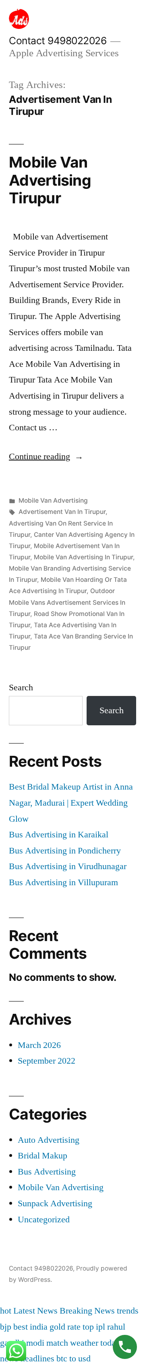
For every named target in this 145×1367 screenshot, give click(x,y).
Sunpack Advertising (55, 1203)
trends (128, 1310)
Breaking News (87, 1310)
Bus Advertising (47, 1171)
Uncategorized (44, 1219)
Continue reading (46, 456)
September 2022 (46, 1060)
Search (21, 687)
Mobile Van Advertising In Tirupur (83, 557)
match (57, 1343)
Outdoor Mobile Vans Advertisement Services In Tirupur (67, 602)
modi (35, 1343)
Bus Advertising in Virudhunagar (67, 866)
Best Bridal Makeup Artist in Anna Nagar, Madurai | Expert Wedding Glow (71, 802)
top (88, 1326)
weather (84, 1343)
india (39, 1326)
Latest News (35, 1310)
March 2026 (39, 1045)
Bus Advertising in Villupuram (63, 882)
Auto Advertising (48, 1140)
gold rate (65, 1326)
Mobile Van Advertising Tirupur (50, 180)
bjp (5, 1326)
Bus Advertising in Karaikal (58, 834)
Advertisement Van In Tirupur (62, 512)
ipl (100, 1326)
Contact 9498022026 (57, 41)
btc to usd (73, 1358)
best (20, 1326)
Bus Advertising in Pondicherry (65, 850)
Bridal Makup (42, 1155)
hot (5, 1310)
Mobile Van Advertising (53, 500)
